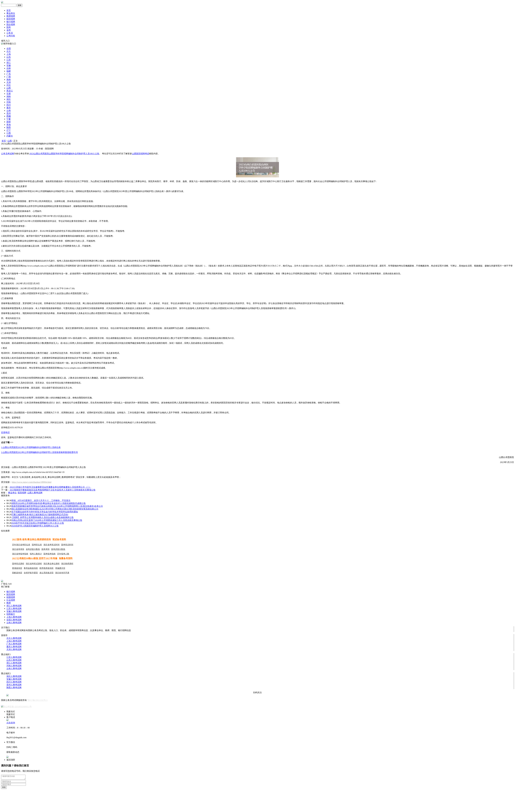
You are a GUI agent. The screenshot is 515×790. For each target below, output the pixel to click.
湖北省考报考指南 (20, 554)
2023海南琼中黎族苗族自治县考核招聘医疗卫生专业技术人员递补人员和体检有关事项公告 (52, 490)
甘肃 (8, 93)
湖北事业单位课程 (51, 564)
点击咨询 (10, 723)
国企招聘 (10, 24)
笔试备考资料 (59, 539)
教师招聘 (10, 16)
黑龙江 (9, 91)
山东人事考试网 (13, 660)
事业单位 (10, 13)
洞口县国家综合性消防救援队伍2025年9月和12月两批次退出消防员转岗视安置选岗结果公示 (54, 509)
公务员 (9, 33)
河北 (8, 85)
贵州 (8, 113)
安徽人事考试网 (13, 611)
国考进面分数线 (58, 549)
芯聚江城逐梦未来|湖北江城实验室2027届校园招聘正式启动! (39, 514)
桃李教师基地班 (46, 568)
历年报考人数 (63, 554)
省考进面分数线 (33, 549)
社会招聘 (10, 600)
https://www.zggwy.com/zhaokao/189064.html (31, 482)
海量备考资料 (66, 558)
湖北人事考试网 (13, 676)
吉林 (8, 68)
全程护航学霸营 (31, 573)
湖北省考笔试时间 (51, 545)
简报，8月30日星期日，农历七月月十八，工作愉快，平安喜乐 (40, 500)
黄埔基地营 (17, 568)
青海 (8, 124)
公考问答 (10, 36)
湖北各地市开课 (62, 573)
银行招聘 (10, 22)
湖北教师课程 (67, 564)
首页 (8, 10)
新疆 (8, 122)
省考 (8, 30)
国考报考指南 (49, 554)
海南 (8, 79)
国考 (8, 27)
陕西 (8, 127)
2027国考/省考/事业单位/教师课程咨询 (31, 539)
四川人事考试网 (13, 682)
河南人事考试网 (13, 666)
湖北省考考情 (18, 549)
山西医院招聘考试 (140, 153)
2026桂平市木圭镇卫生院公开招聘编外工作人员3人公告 (37, 523)
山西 (8, 88)
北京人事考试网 (13, 638)
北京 (8, 51)
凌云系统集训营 (46, 573)
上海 (8, 54)
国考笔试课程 (18, 564)
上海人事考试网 (13, 617)
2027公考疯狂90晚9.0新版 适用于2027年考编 (34, 558)
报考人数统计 (36, 554)
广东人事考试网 (13, 644)
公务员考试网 (7, 153)
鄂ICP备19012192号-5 (37, 700)
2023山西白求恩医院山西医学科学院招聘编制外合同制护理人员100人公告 (64, 153)
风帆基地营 (17, 573)
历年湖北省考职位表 (21, 545)
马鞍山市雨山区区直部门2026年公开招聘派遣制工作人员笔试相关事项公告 (46, 520)
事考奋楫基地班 (31, 568)
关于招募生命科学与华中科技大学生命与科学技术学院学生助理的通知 (44, 512)
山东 (8, 57)
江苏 (8, 60)
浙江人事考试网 (13, 606)
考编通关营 (60, 568)
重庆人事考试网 (13, 646)
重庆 (8, 108)
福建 (8, 71)
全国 (8, 48)
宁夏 (8, 119)
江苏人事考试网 (13, 608)
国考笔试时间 (67, 545)
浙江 (8, 62)
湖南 (8, 96)
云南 (8, 110)
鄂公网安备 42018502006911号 (17, 706)
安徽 (8, 65)
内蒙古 (9, 136)
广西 (8, 77)
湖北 (8, 99)
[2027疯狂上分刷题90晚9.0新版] (2, 581)
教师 (8, 603)
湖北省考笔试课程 (34, 564)
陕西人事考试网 (13, 687)
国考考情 (45, 549)
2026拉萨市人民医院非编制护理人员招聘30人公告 (35, 526)
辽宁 (8, 130)
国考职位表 (37, 545)
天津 (8, 82)
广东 (8, 74)
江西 (8, 133)
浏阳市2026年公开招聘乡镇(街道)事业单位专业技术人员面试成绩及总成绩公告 (48, 503)
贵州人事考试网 (13, 685)
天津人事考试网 (13, 649)
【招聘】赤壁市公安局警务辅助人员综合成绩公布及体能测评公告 (42, 517)
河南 (8, 102)
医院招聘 (10, 19)
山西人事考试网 (34, 493)
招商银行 (10, 614)
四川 (8, 105)
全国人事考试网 (13, 620)
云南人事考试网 (13, 622)
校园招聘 (10, 597)
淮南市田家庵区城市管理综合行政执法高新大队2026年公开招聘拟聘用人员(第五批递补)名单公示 (57, 506)
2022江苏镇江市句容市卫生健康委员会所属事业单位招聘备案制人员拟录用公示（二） (50, 487)
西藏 (8, 116)
